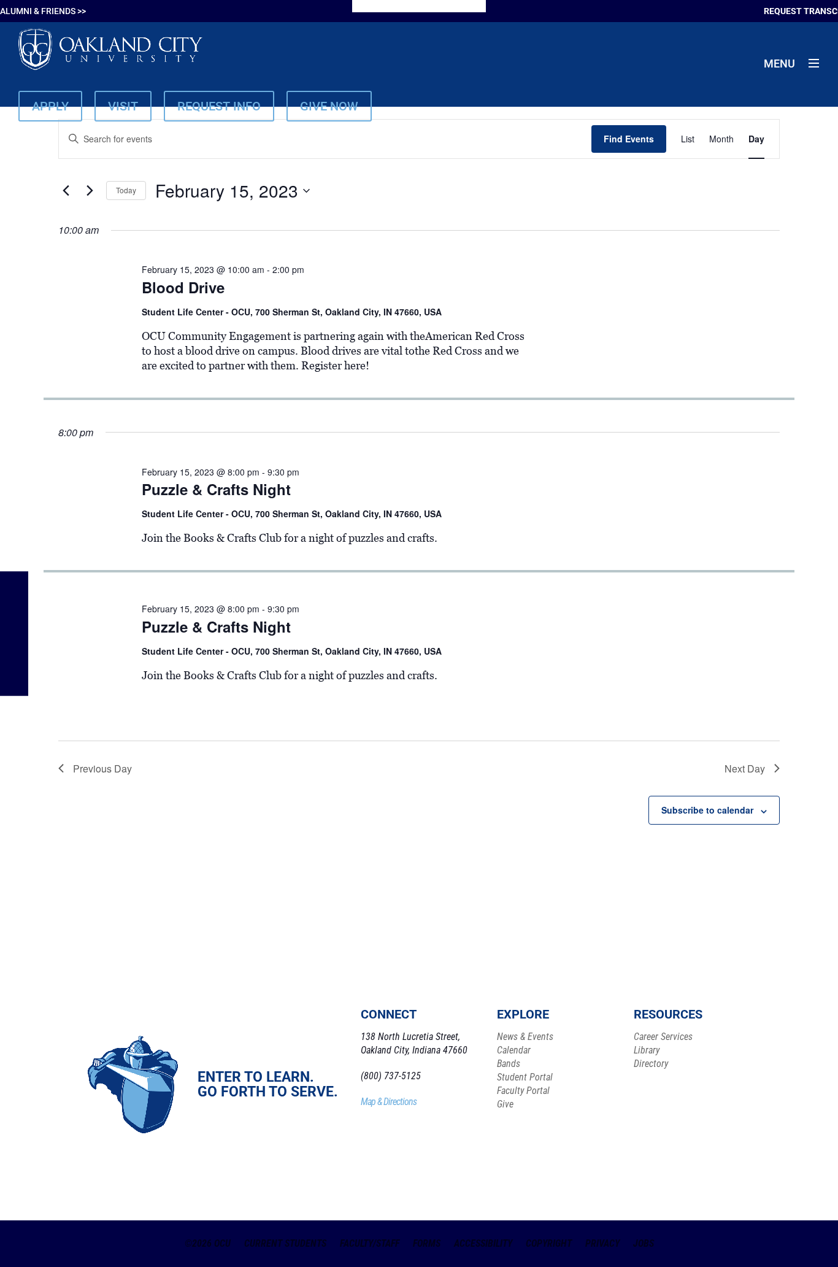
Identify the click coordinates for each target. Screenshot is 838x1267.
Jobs (643, 1243)
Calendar (514, 1050)
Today (126, 190)
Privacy (602, 1243)
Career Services (663, 1036)
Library (646, 1050)
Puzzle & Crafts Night (216, 489)
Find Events (629, 139)
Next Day (745, 768)
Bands (508, 1063)
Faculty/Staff (369, 1243)
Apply (50, 106)
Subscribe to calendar (707, 810)
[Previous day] (65, 190)
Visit (123, 106)
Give (505, 1104)
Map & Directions (389, 1101)
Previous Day (102, 768)
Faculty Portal (523, 1090)
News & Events (525, 1036)
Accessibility (483, 1243)
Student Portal (525, 1077)
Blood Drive (183, 287)
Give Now (329, 106)
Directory (651, 1063)
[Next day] (89, 190)
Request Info (219, 106)
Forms (426, 1243)
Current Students (285, 1243)
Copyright (549, 1243)
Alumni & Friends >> (43, 11)
